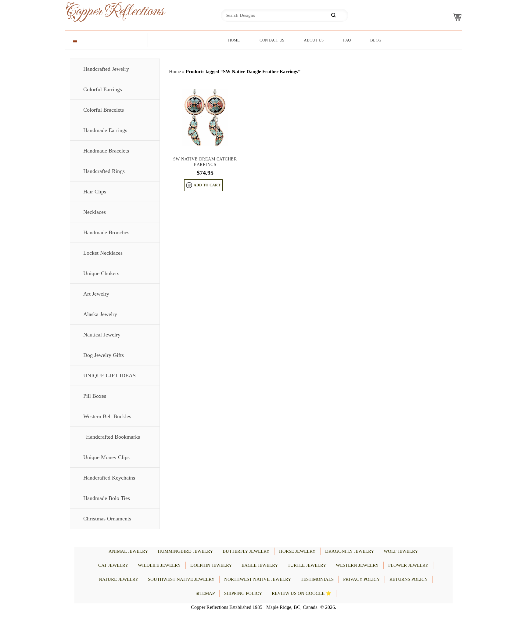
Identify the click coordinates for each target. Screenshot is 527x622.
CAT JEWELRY (113, 565)
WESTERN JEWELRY (357, 565)
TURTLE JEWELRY (307, 565)
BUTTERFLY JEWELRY (246, 551)
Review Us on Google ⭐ (302, 593)
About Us (314, 40)
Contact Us (272, 40)
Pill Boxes (94, 396)
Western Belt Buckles (107, 416)
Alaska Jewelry (100, 314)
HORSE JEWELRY (297, 551)
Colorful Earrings (102, 89)
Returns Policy (408, 579)
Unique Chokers (101, 273)
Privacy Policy (361, 579)
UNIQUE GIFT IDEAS (109, 375)
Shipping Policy (243, 593)
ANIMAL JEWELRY (128, 551)
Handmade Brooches (106, 232)
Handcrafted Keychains (109, 478)
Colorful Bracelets (103, 110)
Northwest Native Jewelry (257, 579)
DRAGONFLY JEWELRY (349, 551)
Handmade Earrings (105, 130)
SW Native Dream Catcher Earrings (205, 162)
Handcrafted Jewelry (106, 69)
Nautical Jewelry (101, 335)
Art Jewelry (96, 294)
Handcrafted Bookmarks (113, 437)
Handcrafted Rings (104, 171)
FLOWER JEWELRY (408, 565)
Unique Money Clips (106, 457)
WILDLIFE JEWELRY (159, 565)
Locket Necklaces (103, 253)
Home (234, 40)
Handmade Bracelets (106, 151)
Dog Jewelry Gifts (103, 355)
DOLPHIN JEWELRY (211, 565)
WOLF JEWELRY (401, 551)
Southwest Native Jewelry (181, 579)
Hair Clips (94, 192)
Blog (375, 40)
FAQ (347, 40)
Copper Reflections (105, 11)
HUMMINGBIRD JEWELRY (185, 551)
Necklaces (94, 212)
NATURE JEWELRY (118, 579)
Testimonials (317, 579)
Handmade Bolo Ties (106, 498)
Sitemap (205, 593)
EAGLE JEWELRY (260, 565)
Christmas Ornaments (107, 519)
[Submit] (333, 15)
